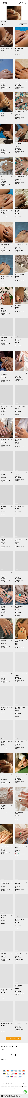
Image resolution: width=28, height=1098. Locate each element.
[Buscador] (17, 3)
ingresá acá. (24, 1086)
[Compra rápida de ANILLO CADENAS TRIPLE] (11, 774)
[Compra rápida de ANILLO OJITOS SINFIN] (11, 845)
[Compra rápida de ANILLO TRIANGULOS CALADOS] (26, 919)
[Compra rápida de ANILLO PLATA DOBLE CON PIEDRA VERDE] (11, 881)
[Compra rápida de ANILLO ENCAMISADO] (26, 506)
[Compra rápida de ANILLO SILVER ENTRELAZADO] (11, 372)
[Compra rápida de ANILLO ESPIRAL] (26, 774)
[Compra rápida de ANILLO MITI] (26, 80)
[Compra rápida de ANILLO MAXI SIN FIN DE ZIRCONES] (26, 707)
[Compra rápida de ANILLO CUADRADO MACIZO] (11, 989)
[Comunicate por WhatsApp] (25, 1092)
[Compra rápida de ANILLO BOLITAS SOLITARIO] (26, 985)
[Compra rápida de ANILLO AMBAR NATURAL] (11, 472)
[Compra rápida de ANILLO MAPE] (11, 915)
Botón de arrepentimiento (14, 1088)
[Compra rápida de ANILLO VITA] (11, 506)
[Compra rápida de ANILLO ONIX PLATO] (11, 439)
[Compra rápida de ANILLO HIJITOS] (11, 306)
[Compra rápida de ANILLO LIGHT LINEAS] (11, 145)
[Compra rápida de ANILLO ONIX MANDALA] (26, 406)
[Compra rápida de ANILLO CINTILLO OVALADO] (26, 539)
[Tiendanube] (14, 1091)
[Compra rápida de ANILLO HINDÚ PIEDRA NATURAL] (11, 741)
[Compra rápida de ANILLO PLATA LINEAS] (11, 953)
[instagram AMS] (11, 1055)
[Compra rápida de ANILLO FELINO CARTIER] (11, 539)
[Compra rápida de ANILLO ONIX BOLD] (11, 406)
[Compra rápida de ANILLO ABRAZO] (11, 337)
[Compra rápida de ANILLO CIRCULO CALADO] (11, 572)
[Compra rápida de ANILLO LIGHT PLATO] (26, 111)
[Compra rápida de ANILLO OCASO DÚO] (11, 210)
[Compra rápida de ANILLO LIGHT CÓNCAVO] (11, 176)
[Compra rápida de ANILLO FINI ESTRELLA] (11, 80)
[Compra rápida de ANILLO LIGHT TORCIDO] (26, 143)
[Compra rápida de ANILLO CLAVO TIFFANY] (26, 673)
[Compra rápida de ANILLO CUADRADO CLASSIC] (26, 210)
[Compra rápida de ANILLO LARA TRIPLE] (11, 1023)
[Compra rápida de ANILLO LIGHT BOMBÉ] (26, 176)
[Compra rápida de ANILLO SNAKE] (26, 1022)
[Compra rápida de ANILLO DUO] (11, 640)
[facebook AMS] (15, 1055)
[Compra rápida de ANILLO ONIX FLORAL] (26, 372)
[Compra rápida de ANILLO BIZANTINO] (26, 741)
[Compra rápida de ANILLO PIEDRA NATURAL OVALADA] (26, 572)
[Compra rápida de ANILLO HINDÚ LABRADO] (11, 606)
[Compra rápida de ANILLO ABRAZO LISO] (11, 244)
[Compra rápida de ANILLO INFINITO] (26, 305)
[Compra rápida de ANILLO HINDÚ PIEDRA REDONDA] (26, 606)
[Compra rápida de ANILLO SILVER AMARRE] (26, 274)
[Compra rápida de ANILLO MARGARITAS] (11, 707)
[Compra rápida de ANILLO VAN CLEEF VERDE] (26, 640)
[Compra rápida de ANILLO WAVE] (26, 472)
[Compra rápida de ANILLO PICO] (11, 113)
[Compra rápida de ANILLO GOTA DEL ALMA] (26, 439)
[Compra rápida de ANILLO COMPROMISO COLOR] (26, 845)
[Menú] (25, 3)
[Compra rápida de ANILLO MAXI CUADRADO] (26, 881)
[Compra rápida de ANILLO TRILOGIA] (26, 953)
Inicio (2, 21)
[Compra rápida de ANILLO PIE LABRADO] (11, 276)
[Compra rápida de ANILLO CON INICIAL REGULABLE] (11, 673)
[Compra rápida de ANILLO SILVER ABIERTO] (26, 339)
